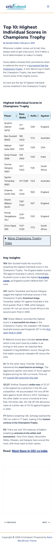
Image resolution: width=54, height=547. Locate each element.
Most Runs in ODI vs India (30, 451)
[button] (16, 116)
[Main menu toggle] (48, 6)
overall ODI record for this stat (22, 378)
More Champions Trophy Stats (23, 241)
